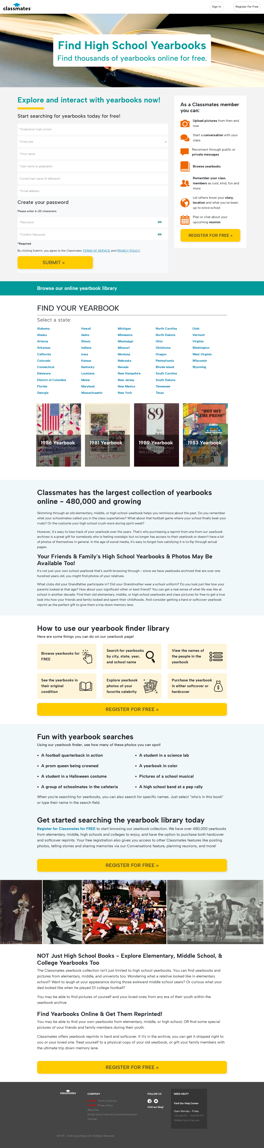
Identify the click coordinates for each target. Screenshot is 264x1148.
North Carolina (166, 328)
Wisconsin (199, 361)
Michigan (124, 328)
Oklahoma (163, 348)
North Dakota (165, 335)
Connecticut (45, 367)
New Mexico (126, 386)
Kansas (86, 361)
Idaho (85, 335)
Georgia (42, 393)
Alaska (42, 335)
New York (125, 393)
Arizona (42, 341)
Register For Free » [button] (210, 235)
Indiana (86, 348)
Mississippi (125, 341)
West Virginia (202, 354)
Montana (124, 354)
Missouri (124, 348)
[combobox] (93, 129)
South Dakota (165, 380)
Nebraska (124, 361)
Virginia (198, 341)
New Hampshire (129, 373)
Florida (42, 386)
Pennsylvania (165, 361)
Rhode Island (165, 367)
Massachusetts (91, 393)
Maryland (87, 386)
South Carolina (166, 373)
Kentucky (87, 367)
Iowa (84, 354)
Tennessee (163, 386)
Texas (160, 393)
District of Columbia (51, 380)
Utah (195, 328)
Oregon (161, 354)
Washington (200, 348)
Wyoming (199, 367)
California (44, 354)
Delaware (44, 373)
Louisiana (87, 373)
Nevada (123, 367)
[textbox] (93, 129)
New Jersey (126, 380)
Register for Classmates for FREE (66, 828)
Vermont (198, 335)
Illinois (85, 341)
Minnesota (125, 335)
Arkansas (43, 348)
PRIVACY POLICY (128, 250)
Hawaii (86, 328)
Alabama (43, 328)
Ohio (159, 341)
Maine (85, 380)
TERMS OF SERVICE (96, 250)
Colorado (44, 361)
